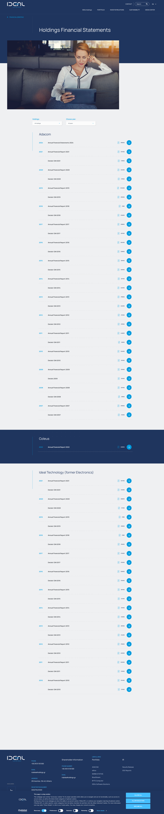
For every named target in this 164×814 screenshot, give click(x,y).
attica (94, 770)
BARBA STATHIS (97, 774)
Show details (100, 810)
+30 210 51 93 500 (37, 764)
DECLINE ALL (138, 806)
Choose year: (71, 119)
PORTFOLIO (101, 10)
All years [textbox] (70, 123)
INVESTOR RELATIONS (117, 10)
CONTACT (128, 4)
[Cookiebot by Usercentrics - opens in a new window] (22, 810)
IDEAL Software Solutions (101, 784)
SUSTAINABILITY (134, 10)
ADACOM (95, 767)
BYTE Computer (97, 781)
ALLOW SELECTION (138, 801)
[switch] (60, 810)
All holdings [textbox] (38, 123)
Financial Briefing (16, 17)
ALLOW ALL (138, 795)
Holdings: (36, 119)
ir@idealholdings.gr (38, 772)
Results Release (128, 767)
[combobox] (47, 123)
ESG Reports (126, 770)
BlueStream (96, 777)
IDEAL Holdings (87, 10)
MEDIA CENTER (150, 10)
